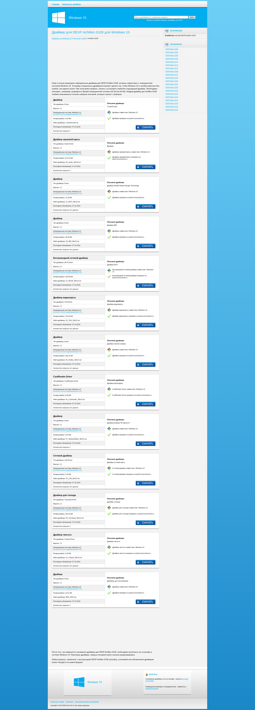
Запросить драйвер (71, 4)
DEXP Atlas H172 (171, 65)
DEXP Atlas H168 (171, 71)
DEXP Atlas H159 (171, 87)
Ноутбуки (76, 38)
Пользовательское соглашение (87, 702)
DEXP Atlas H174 (171, 62)
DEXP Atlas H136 (171, 103)
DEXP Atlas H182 (171, 59)
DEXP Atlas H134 (171, 107)
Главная (55, 4)
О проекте (69, 702)
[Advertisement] (105, 61)
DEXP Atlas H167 (171, 75)
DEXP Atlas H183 (171, 55)
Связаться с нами (57, 702)
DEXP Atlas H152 (171, 94)
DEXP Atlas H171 (171, 68)
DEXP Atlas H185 (171, 52)
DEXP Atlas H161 (171, 84)
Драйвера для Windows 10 (62, 38)
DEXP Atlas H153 (171, 91)
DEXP (84, 38)
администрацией (151, 689)
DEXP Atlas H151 (171, 97)
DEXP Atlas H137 (171, 100)
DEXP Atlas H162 (171, 81)
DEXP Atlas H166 (171, 78)
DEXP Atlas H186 (171, 49)
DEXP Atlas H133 (171, 110)
